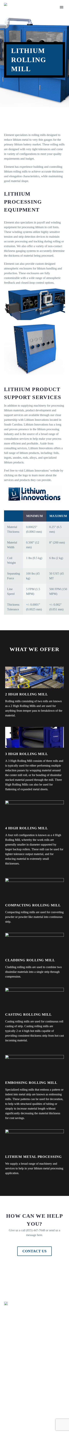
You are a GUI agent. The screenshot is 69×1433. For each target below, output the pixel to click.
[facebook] (6, 1417)
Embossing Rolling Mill (31, 1083)
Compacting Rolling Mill (33, 905)
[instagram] (23, 1417)
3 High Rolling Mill (26, 754)
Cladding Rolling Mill (30, 960)
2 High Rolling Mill (26, 694)
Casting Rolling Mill (28, 1014)
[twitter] (14, 1417)
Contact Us (34, 1251)
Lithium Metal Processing (33, 1157)
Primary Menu (61, 7)
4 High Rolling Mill (26, 828)
